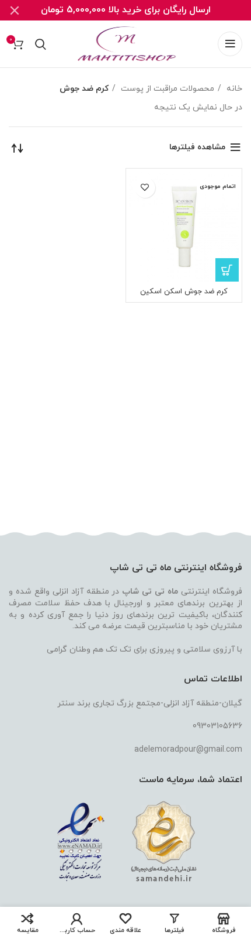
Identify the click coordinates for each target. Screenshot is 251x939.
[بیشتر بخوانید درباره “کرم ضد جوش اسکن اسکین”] (227, 270)
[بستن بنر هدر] (14, 10)
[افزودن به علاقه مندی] (145, 187)
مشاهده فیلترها (197, 147)
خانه (233, 88)
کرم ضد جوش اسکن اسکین (184, 291)
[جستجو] (40, 44)
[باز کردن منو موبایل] (230, 44)
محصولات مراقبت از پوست (166, 88)
